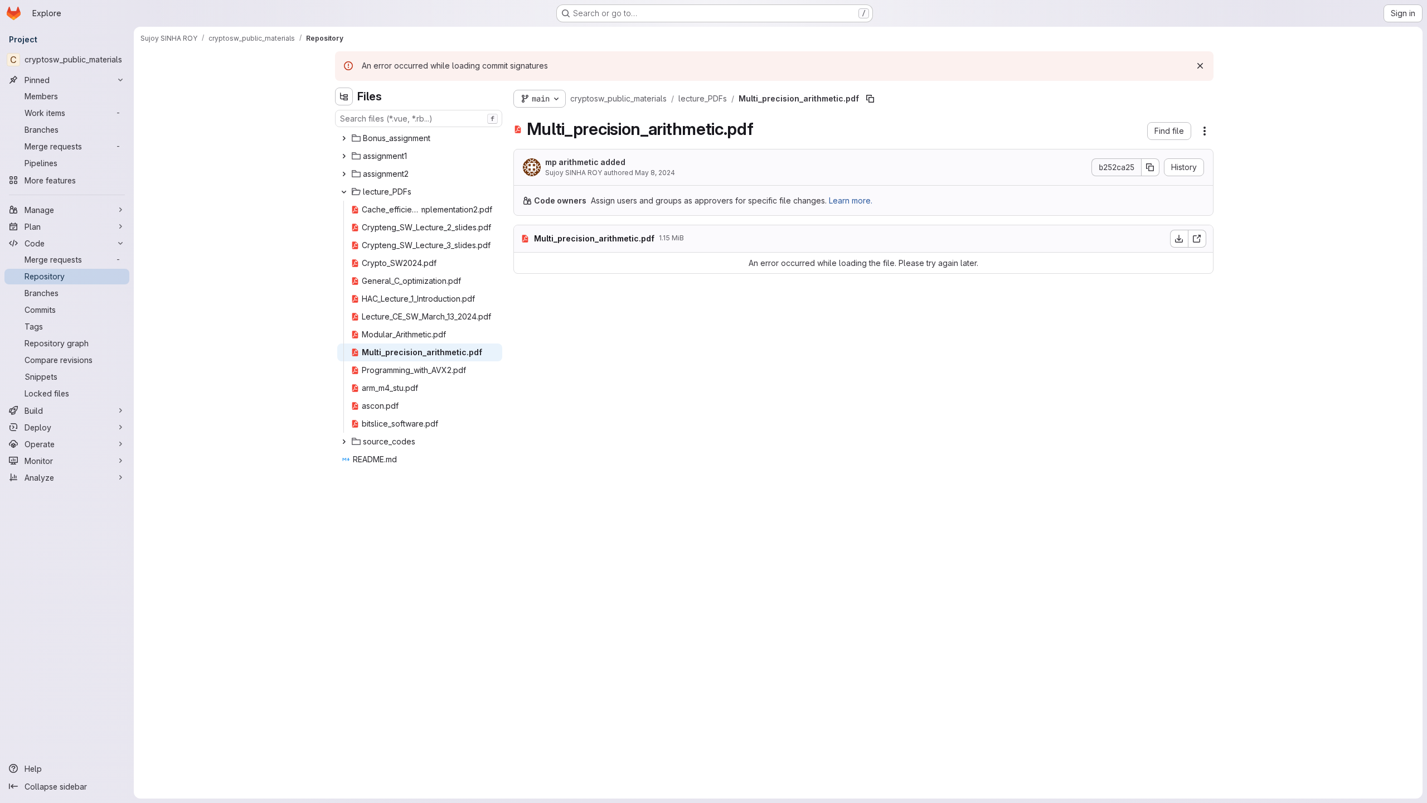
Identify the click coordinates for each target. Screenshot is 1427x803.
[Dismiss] (1200, 65)
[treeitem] (419, 138)
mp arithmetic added (585, 162)
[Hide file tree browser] (344, 96)
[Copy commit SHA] (1150, 167)
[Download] (1179, 239)
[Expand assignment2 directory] (344, 174)
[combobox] (418, 118)
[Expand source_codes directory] (344, 441)
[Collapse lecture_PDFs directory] (344, 192)
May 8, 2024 (655, 172)
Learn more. (850, 200)
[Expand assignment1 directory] (344, 156)
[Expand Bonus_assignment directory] (344, 138)
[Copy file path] (870, 99)
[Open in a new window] (1197, 239)
